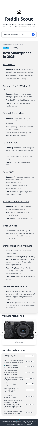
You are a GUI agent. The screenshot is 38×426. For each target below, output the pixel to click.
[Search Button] (33, 34)
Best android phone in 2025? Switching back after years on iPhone (19, 372)
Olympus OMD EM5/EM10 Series (16, 87)
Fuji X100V (28, 231)
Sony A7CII (8, 172)
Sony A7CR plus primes (14, 233)
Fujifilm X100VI (10, 142)
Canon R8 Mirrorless (13, 113)
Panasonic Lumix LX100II (16, 201)
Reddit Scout (19, 19)
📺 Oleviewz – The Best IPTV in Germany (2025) (19, 366)
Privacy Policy (21, 420)
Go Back (6, 47)
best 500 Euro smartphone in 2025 (19, 396)
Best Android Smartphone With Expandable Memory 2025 (19, 412)
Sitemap (15, 420)
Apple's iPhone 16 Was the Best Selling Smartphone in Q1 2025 (19, 361)
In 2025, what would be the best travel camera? (19, 356)
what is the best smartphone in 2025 (19, 384)
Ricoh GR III (9, 64)
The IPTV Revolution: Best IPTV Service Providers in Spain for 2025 (19, 390)
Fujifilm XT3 (30, 233)
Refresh (15, 47)
